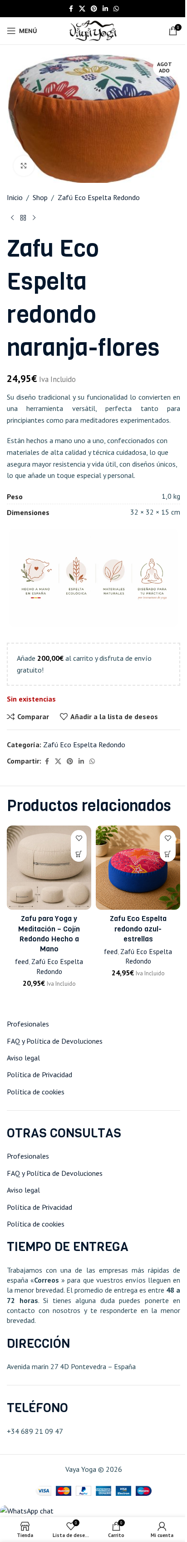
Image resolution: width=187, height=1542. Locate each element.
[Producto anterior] (12, 217)
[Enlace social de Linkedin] (105, 9)
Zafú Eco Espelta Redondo (99, 197)
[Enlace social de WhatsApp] (116, 9)
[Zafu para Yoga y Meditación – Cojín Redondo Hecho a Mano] (49, 868)
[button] (168, 854)
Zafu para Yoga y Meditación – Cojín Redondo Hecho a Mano (49, 934)
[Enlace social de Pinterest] (94, 9)
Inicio (15, 197)
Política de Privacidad (39, 1074)
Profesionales (28, 1023)
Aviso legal (23, 1057)
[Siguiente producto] (34, 217)
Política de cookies (35, 1091)
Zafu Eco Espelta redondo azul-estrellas (138, 929)
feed (22, 961)
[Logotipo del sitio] (93, 29)
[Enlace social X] (82, 9)
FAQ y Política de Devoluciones (55, 1041)
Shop (40, 197)
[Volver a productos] (23, 217)
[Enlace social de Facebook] (70, 9)
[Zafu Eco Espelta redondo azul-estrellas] (138, 868)
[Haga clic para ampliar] (24, 166)
